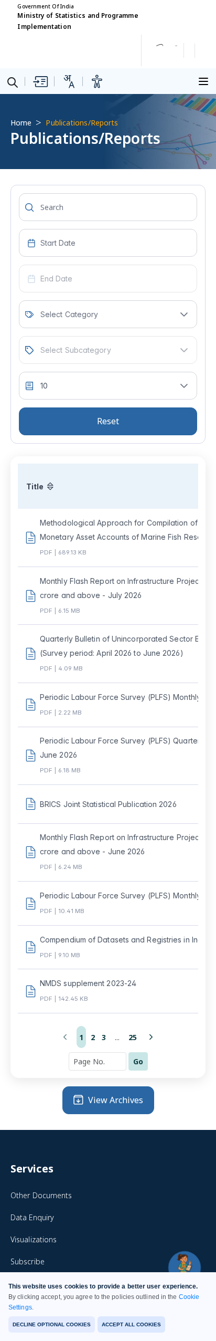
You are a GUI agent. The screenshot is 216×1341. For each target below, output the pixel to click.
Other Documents (41, 1195)
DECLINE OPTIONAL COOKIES (52, 1324)
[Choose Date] (31, 243)
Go (138, 1061)
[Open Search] (12, 82)
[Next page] (151, 1037)
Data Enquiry (32, 1217)
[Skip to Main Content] (39, 81)
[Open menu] (205, 80)
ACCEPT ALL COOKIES (131, 1324)
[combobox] (108, 243)
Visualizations (33, 1239)
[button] (184, 314)
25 (132, 1037)
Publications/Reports (82, 123)
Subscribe (27, 1261)
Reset (108, 421)
